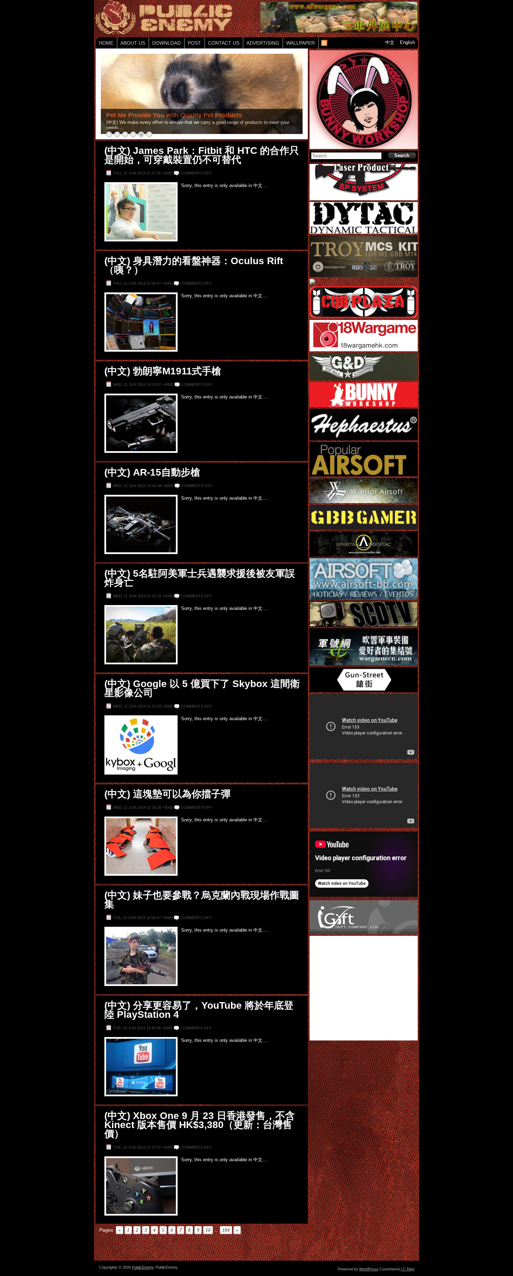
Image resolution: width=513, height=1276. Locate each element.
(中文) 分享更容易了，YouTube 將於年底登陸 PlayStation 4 (198, 1010)
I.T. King (407, 1269)
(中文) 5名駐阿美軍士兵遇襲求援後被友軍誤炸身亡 (199, 578)
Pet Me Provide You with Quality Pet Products (174, 115)
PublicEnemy (143, 1267)
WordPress (368, 1269)
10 (208, 1230)
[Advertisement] (201, 1248)
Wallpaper (300, 43)
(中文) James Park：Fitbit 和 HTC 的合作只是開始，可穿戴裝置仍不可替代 (201, 155)
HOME (106, 43)
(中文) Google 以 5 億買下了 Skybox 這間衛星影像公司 (202, 688)
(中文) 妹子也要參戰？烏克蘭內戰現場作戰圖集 (201, 900)
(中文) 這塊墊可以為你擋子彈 (167, 794)
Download (166, 43)
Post (194, 43)
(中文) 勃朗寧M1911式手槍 (162, 371)
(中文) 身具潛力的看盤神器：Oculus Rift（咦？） (193, 265)
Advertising (262, 43)
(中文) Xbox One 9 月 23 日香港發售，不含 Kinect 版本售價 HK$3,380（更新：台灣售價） (199, 1124)
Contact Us (223, 43)
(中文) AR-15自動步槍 (152, 472)
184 (226, 1230)
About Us (132, 43)
